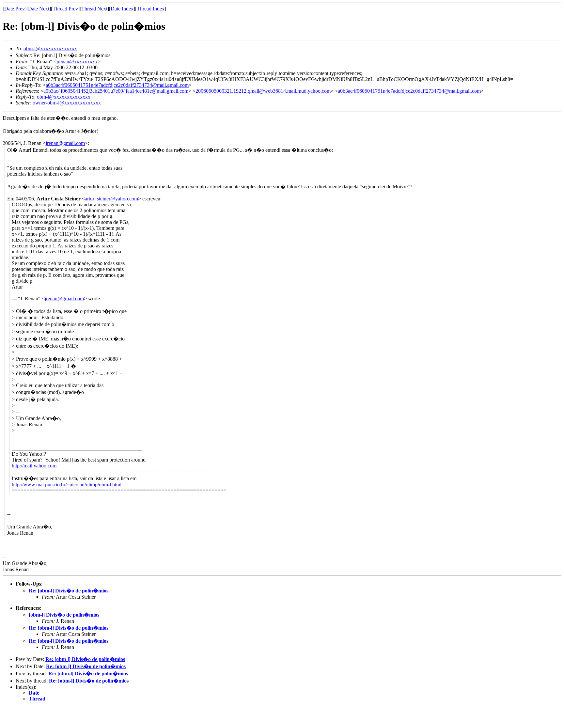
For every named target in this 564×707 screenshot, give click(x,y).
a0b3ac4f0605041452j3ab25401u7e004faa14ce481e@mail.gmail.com (115, 91)
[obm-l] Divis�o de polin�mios (64, 615)
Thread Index (150, 8)
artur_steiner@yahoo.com (111, 198)
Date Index (122, 8)
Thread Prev (65, 8)
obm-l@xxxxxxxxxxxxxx (50, 48)
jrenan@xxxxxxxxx (77, 61)
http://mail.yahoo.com (34, 465)
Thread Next (94, 8)
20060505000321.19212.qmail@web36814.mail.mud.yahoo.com (263, 91)
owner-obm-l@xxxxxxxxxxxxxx (67, 102)
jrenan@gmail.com (65, 143)
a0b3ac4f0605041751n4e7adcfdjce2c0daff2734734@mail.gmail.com (117, 85)
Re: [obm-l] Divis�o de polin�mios (68, 590)
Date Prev (14, 8)
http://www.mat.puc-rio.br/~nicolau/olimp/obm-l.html (66, 484)
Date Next (38, 8)
